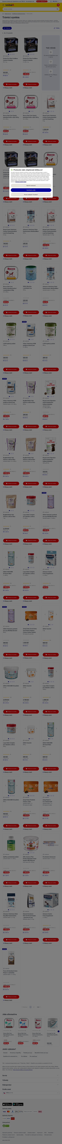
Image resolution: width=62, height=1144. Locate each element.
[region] (31, 183)
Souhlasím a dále (31, 190)
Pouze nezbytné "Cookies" (31, 194)
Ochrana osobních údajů (21, 181)
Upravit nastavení (31, 185)
